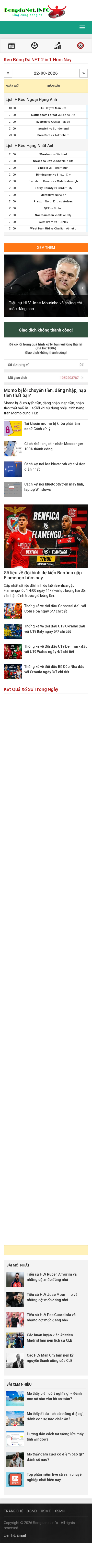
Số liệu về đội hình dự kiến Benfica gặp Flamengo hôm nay (43, 575)
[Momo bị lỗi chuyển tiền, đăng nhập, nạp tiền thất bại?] (46, 353)
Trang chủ (13, 1511)
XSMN (60, 1511)
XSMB (32, 1511)
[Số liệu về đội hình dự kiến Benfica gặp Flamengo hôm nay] (46, 536)
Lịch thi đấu (11, 46)
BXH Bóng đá (57, 46)
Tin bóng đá (80, 46)
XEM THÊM (46, 248)
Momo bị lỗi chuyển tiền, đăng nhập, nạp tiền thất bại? (45, 393)
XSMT (46, 1511)
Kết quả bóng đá (34, 46)
